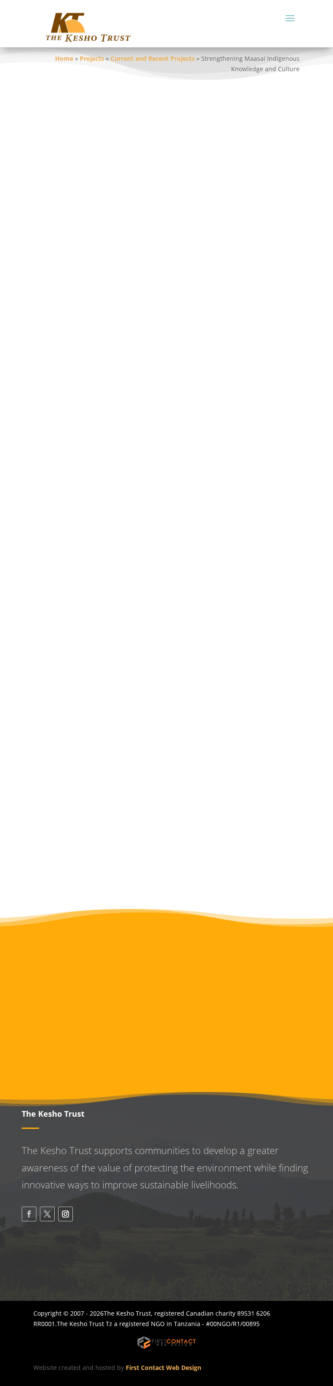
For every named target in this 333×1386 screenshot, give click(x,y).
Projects (92, 58)
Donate (166, 997)
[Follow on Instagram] (65, 1214)
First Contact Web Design (163, 1367)
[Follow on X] (47, 1214)
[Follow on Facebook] (29, 1214)
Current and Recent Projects (153, 58)
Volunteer (166, 1038)
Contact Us (62, 1265)
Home (64, 58)
